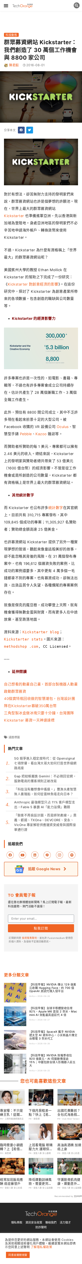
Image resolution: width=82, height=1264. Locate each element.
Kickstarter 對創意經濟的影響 (33, 284)
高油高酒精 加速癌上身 (69, 1147)
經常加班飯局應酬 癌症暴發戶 (11, 1182)
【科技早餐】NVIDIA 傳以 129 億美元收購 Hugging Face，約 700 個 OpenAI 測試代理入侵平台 (52, 988)
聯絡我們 (51, 1222)
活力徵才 (65, 1222)
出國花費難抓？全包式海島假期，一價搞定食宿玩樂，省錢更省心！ (68, 1113)
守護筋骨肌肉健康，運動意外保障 (68, 1182)
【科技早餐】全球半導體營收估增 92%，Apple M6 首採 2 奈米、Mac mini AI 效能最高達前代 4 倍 (53, 1011)
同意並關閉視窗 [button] (17, 1254)
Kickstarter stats (23, 639)
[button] (6, 5)
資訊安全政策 (33, 1222)
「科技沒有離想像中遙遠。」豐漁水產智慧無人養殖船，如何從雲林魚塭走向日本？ (45, 791)
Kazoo (41, 434)
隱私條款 (16, 1222)
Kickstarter (14, 216)
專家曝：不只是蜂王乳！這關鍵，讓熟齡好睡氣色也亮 (11, 1113)
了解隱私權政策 (41, 1247)
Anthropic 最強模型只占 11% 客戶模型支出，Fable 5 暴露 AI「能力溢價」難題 (44, 804)
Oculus (63, 427)
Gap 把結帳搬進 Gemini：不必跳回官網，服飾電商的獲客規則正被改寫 (45, 778)
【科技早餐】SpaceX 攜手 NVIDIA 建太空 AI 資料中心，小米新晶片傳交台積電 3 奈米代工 (53, 1035)
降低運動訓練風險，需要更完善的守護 (40, 1182)
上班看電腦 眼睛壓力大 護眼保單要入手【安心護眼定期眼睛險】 (41, 1147)
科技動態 (11, 34)
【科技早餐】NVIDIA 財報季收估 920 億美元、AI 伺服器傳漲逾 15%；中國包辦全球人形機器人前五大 (52, 1060)
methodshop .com (21, 646)
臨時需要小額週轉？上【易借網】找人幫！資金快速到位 (11, 1147)
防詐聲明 (41, 1227)
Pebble (26, 434)
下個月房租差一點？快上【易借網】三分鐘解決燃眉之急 (40, 1113)
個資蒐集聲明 (29, 937)
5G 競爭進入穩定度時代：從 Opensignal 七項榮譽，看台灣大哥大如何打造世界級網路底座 (45, 763)
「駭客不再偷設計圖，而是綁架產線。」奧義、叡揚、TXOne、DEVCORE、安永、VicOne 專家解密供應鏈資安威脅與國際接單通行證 (45, 822)
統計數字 (55, 508)
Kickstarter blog (40, 632)
